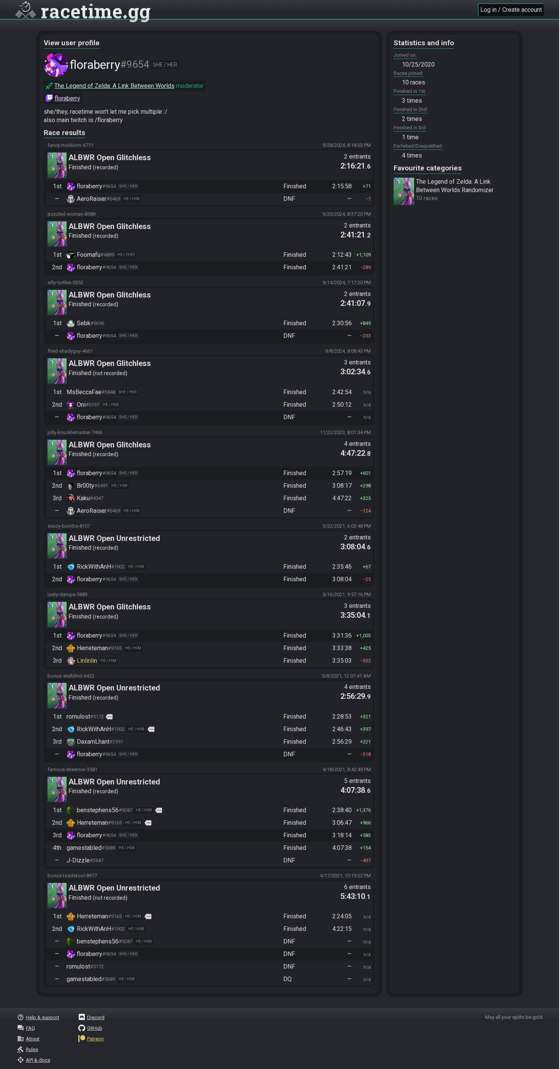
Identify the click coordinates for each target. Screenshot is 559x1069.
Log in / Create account (511, 9)
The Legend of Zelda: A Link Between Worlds (114, 85)
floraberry (67, 98)
